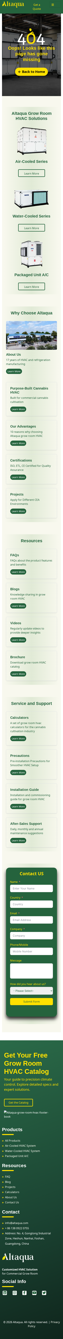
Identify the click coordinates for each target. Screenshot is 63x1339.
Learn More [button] (31, 173)
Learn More (14, 371)
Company (16, 929)
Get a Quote (37, 7)
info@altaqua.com (16, 1223)
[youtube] (34, 1293)
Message (16, 960)
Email (13, 913)
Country (15, 897)
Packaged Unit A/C (17, 1156)
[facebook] (25, 1293)
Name (14, 882)
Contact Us (12, 1202)
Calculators (12, 1192)
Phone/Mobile (19, 945)
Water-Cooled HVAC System (22, 1151)
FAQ (7, 1176)
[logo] (13, 4)
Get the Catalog (18, 1102)
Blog (8, 1182)
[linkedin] (5, 1293)
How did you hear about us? (28, 984)
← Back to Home (31, 71)
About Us (11, 1197)
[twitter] (44, 1293)
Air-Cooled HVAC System (20, 1146)
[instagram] (15, 1293)
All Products (12, 1140)
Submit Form (31, 1001)
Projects (10, 1187)
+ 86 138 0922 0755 (17, 1228)
